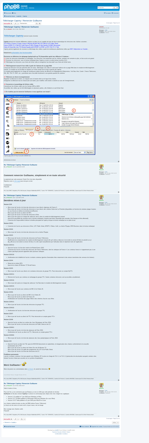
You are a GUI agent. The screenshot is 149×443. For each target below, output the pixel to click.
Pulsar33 (101, 169)
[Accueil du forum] (12, 6)
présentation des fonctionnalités (22, 52)
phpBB (56, 430)
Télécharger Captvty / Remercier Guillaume (22, 21)
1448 (106, 30)
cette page (17, 181)
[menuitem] (14, 13)
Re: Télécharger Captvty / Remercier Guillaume (20, 165)
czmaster (101, 26)
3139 (106, 171)
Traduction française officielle (59, 432)
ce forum (30, 369)
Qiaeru (68, 432)
